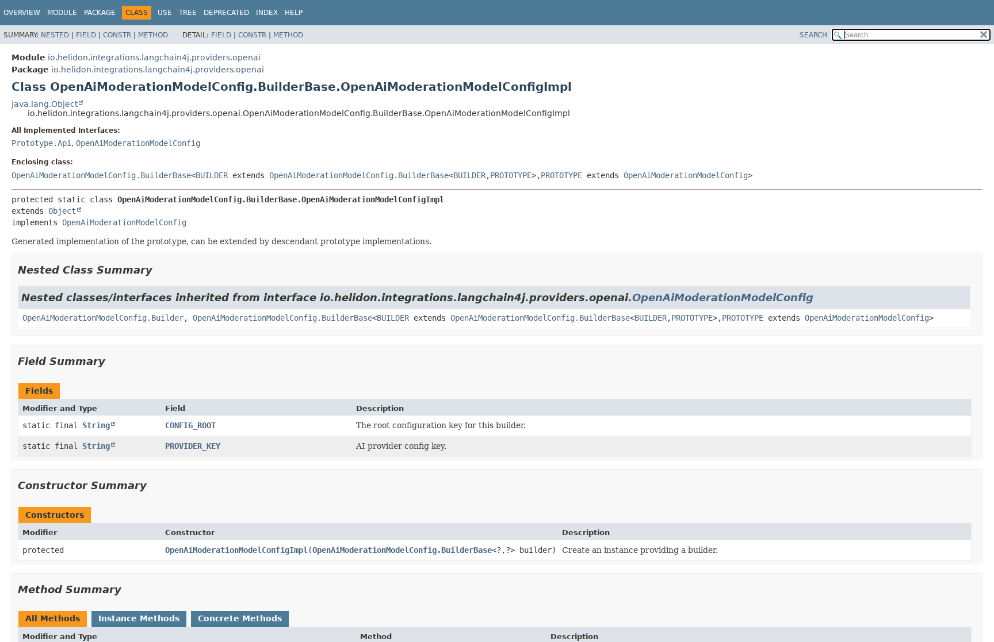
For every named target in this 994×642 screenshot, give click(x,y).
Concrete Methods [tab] (240, 618)
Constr (117, 35)
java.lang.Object (45, 104)
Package (100, 13)
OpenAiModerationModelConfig (138, 143)
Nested (55, 35)
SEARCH (813, 35)
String (96, 425)
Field (86, 35)
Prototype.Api (41, 143)
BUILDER (212, 175)
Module (62, 13)
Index (267, 13)
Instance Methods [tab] (138, 618)
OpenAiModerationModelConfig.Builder (102, 317)
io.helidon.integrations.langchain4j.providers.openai (154, 57)
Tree (188, 13)
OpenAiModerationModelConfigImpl (236, 550)
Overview (21, 13)
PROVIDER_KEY (192, 446)
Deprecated (226, 13)
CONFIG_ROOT (190, 425)
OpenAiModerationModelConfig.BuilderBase (101, 175)
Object (62, 211)
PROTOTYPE (511, 175)
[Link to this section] (160, 270)
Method (153, 35)
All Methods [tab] (52, 618)
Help (294, 13)
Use (165, 13)
